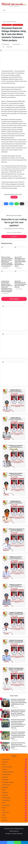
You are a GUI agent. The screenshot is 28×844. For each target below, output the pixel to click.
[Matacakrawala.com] (14, 5)
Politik (3, 815)
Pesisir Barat (5, 779)
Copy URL (14, 197)
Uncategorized (5, 759)
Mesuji (3, 790)
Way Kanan (5, 777)
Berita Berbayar (6, 805)
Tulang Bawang (6, 774)
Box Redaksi (8, 833)
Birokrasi (4, 807)
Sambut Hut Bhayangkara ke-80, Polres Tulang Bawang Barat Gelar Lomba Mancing (20, 284)
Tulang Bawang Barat (17, 24)
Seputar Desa (5, 812)
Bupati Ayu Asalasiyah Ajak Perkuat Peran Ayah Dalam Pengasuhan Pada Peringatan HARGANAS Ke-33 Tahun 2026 (19, 702)
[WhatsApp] (16, 203)
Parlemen (4, 817)
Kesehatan (4, 820)
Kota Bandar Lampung (8, 782)
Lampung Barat (6, 800)
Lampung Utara (6, 797)
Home (4, 21)
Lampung (4, 769)
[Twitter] (11, 203)
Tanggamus (5, 787)
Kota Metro (5, 795)
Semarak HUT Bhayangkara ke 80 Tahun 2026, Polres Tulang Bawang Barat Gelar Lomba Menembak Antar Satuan (20, 261)
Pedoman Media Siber (17, 833)
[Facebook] (6, 203)
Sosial (3, 810)
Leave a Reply (14, 299)
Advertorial (5, 761)
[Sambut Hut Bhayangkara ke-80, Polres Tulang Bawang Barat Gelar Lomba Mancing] (21, 275)
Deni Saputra (6, 44)
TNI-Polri (4, 764)
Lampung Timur (6, 784)
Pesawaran (5, 792)
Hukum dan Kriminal (11, 21)
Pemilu (3, 802)
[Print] (22, 203)
